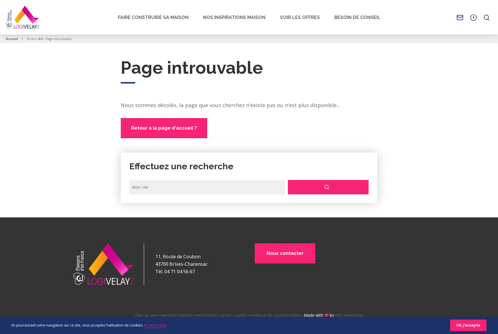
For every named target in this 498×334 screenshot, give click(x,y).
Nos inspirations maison (234, 17)
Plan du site (146, 315)
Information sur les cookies (221, 315)
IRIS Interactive (349, 315)
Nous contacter (285, 253)
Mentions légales (176, 315)
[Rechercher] (486, 18)
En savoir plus (155, 325)
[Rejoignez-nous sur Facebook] (473, 18)
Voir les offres (300, 17)
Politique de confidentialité (275, 315)
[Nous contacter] (460, 18)
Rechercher (328, 187)
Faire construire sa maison (153, 17)
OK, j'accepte (468, 325)
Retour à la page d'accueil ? (164, 128)
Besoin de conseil (357, 17)
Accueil (12, 39)
